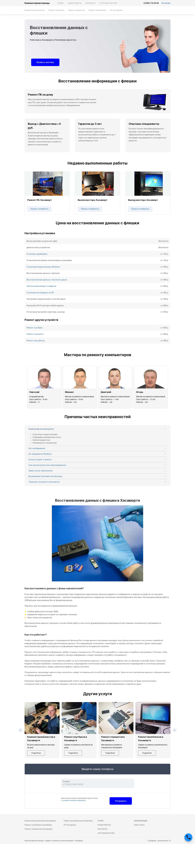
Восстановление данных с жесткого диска (47, 280)
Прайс (61, 3)
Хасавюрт (165, 3)
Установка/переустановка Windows (43, 267)
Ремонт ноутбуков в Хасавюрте (38, 825)
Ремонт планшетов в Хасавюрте (38, 829)
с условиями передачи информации (73, 800)
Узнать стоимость (39, 209)
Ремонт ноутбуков (56, 10)
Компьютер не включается (41, 429)
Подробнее (36, 753)
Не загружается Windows (40, 454)
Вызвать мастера (45, 62)
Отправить (120, 801)
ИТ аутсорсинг (116, 10)
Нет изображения (37, 448)
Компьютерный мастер (34, 10)
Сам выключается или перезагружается (47, 465)
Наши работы (74, 3)
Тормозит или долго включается (44, 482)
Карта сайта (139, 825)
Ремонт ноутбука (34, 328)
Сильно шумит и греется (40, 459)
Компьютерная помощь (37, 3)
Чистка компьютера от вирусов (41, 286)
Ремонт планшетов (76, 10)
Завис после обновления (41, 471)
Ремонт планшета (35, 334)
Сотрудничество (108, 3)
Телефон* (66, 781)
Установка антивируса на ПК (40, 292)
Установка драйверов (37, 254)
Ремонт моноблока (36, 340)
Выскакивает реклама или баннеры (45, 476)
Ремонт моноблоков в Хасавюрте (78, 821)
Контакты (90, 3)
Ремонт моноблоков (97, 10)
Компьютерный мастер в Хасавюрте (40, 821)
